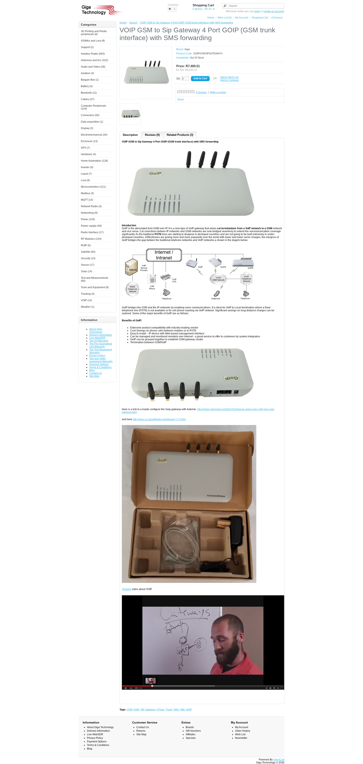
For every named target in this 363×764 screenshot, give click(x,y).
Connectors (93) (90, 115)
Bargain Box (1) (90, 79)
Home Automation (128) (94, 160)
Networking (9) (89, 212)
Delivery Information (100, 335)
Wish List (240, 734)
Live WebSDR (97, 337)
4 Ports (160, 709)
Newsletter (241, 738)
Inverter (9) (87, 167)
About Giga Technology (96, 331)
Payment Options (99, 364)
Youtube (126, 589)
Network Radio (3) (91, 206)
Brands (190, 727)
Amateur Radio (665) (93, 53)
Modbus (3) (87, 193)
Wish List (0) (225, 17)
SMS (176, 709)
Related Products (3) (180, 134)
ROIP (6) (86, 245)
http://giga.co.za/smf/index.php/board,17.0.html (159, 419)
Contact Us (95, 373)
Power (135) (88, 219)
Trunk (169, 709)
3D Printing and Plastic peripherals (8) (94, 33)
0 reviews (201, 92)
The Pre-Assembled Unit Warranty (100, 345)
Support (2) (87, 47)
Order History (242, 730)
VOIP (129, 709)
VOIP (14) (86, 300)
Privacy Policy (97, 355)
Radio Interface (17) (92, 232)
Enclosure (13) (89, 141)
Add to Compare (229, 80)
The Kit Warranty (98, 340)
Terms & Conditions (100, 367)
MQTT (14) (87, 199)
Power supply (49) (91, 225)
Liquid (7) (86, 173)
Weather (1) (87, 306)
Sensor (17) (87, 264)
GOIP (189, 709)
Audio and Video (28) (93, 66)
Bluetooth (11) (89, 92)
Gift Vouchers (193, 730)
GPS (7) (85, 147)
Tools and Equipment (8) (95, 287)
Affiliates (190, 734)
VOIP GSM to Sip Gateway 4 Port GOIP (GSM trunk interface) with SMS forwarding (186, 22)
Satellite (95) (88, 251)
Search (133, 22)
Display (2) (87, 128)
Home (210, 17)
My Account (241, 17)
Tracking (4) (88, 293)
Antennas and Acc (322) (94, 60)
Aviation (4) (87, 73)
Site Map (94, 376)
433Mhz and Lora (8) (93, 40)
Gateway (150, 709)
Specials (191, 738)
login (257, 11)
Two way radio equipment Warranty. (101, 360)
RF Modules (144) (91, 238)
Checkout (276, 17)
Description (130, 134)
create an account (273, 11)
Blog (92, 370)
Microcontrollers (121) (93, 186)
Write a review (218, 92)
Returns (140, 730)
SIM (182, 709)
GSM (136, 709)
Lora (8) (85, 180)
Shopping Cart (259, 17)
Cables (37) (87, 99)
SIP (142, 709)
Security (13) (88, 258)
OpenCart (278, 759)
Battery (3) (87, 86)
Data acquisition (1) (92, 121)
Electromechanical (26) (94, 134)
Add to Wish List (229, 77)
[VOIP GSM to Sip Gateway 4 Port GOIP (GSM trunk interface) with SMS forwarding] (146, 95)
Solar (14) (86, 271)
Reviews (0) (152, 134)
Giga (187, 49)
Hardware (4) (88, 154)
